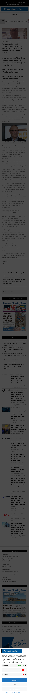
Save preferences (14, 689)
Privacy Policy (17, 692)
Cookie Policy (9, 692)
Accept (14, 680)
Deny (14, 684)
